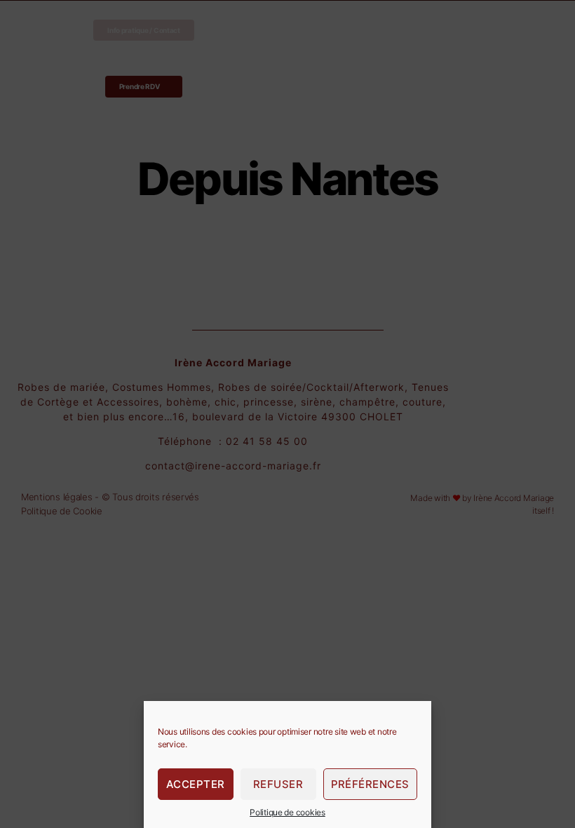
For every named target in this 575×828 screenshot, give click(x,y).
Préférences (370, 784)
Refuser (278, 784)
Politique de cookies (287, 812)
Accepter (195, 784)
